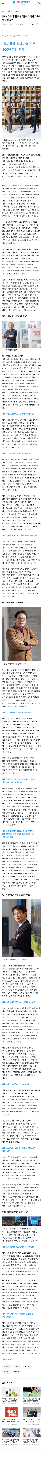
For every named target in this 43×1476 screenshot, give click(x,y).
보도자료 (16, 11)
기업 (8, 11)
